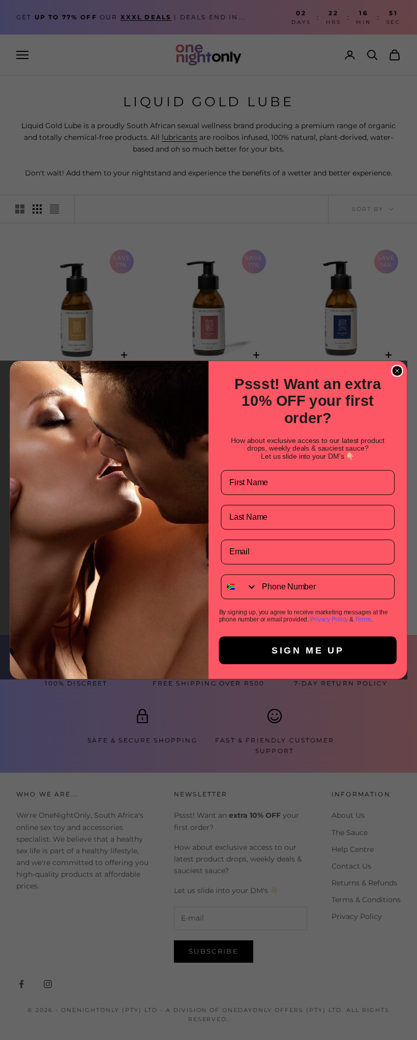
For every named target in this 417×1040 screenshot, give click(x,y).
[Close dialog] (397, 371)
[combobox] (239, 587)
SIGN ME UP (308, 650)
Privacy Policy (329, 619)
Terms (363, 619)
